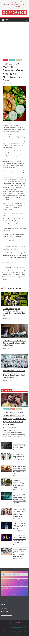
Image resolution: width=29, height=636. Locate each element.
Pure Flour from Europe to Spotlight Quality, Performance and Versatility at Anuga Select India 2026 (19, 553)
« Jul (14, 594)
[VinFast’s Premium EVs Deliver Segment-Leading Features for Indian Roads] (14, 325)
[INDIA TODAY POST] (3, 20)
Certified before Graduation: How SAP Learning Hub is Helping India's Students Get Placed (19, 484)
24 (3, 588)
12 (10, 582)
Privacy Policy (5, 611)
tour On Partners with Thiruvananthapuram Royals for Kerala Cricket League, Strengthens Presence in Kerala (19, 539)
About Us (3, 604)
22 (22, 585)
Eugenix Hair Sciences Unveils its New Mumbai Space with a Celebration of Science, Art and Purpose (19, 513)
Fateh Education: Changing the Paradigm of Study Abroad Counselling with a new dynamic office (14, 255)
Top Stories (18, 59)
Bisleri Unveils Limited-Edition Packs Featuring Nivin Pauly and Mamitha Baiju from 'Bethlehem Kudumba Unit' (14, 418)
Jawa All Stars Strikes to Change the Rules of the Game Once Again (19, 445)
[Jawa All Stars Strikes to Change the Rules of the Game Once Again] (6, 447)
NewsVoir (12, 409)
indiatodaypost (17, 84)
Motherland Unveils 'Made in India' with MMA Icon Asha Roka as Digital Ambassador (19, 457)
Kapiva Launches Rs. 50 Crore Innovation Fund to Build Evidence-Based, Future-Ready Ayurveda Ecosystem (14, 374)
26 (10, 588)
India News (11, 59)
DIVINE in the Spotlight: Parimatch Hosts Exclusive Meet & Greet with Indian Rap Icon (14, 312)
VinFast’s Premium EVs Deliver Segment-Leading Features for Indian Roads (14, 343)
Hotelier (5, 59)
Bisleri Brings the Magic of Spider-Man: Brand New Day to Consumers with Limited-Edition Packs (19, 470)
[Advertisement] (14, 36)
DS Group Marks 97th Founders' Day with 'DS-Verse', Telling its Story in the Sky (19, 526)
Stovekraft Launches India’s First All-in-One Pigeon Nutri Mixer (15, 248)
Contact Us (4, 608)
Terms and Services (6, 615)
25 (7, 588)
